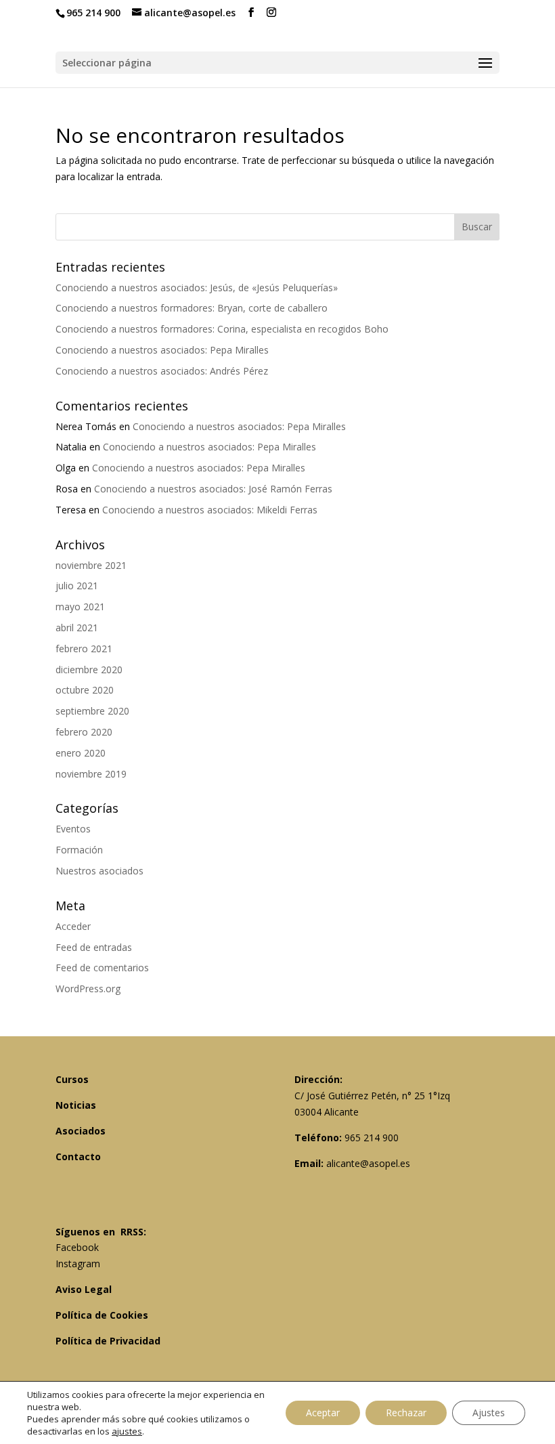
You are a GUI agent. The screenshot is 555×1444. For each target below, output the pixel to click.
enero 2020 (81, 752)
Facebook (77, 1247)
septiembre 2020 (92, 710)
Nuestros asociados (99, 870)
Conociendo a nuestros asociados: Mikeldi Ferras (209, 509)
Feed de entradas (94, 947)
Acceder (73, 926)
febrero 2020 (84, 731)
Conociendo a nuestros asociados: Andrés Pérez (162, 370)
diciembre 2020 (89, 669)
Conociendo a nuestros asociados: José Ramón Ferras (213, 488)
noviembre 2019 (91, 773)
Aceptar (323, 1412)
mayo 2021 (80, 606)
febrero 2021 (84, 648)
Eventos (73, 828)
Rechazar (406, 1412)
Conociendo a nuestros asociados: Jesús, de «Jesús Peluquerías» (197, 287)
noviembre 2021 (91, 565)
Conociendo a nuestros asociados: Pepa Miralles (162, 349)
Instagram (78, 1263)
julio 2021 (77, 585)
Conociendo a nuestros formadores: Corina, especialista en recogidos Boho (222, 328)
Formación (79, 849)
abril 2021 (77, 627)
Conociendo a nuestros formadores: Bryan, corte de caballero (192, 307)
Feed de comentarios (102, 967)
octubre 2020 (85, 689)
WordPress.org (88, 988)
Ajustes (488, 1412)
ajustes (127, 1431)
